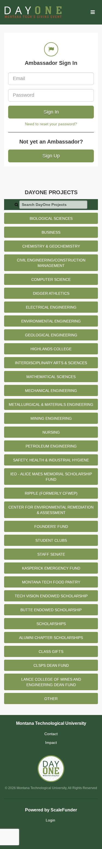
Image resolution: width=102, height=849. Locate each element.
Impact (51, 742)
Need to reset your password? (51, 124)
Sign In (51, 112)
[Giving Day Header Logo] (33, 12)
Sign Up (51, 156)
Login (50, 820)
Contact (51, 734)
